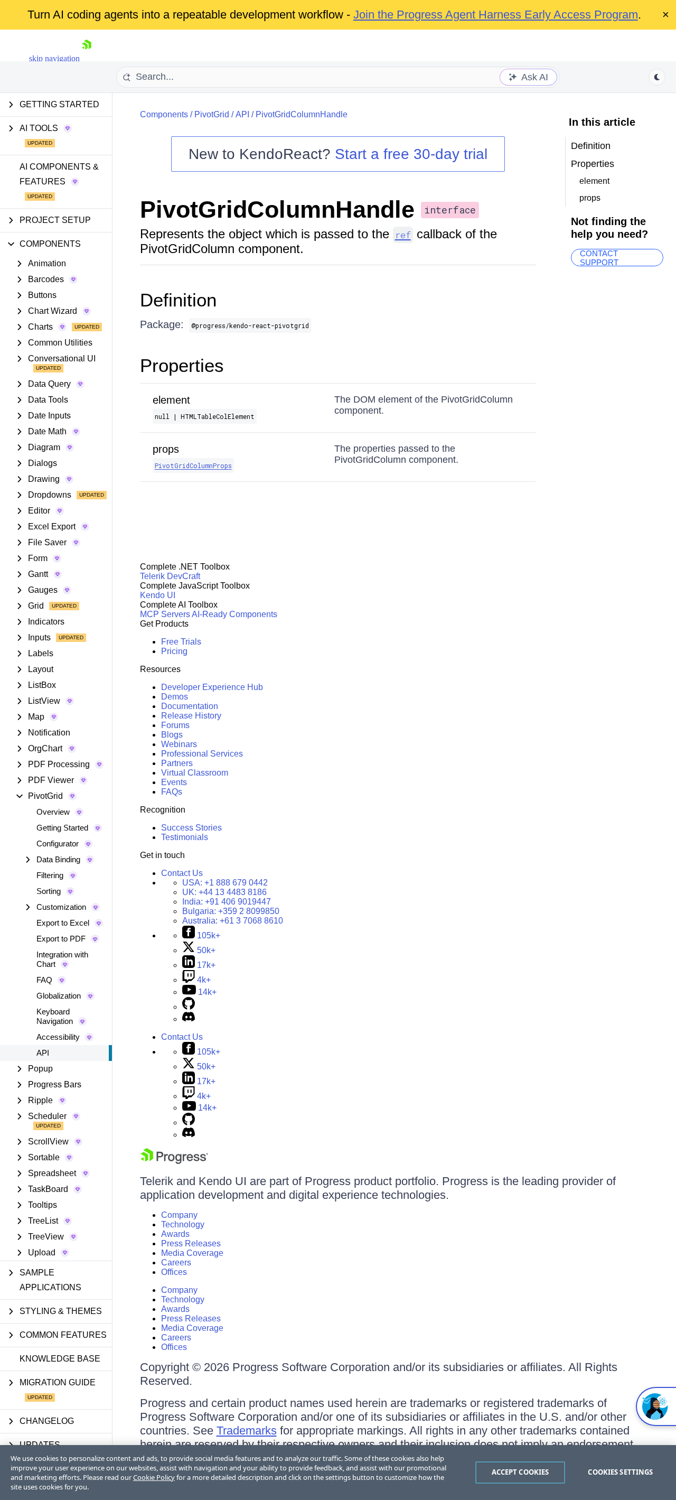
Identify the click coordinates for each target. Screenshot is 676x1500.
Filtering (49, 875)
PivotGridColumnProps (193, 465)
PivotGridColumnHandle (302, 114)
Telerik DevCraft (170, 576)
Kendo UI (157, 595)
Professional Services (202, 753)
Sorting (48, 891)
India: (226, 901)
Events (174, 782)
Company (179, 1214)
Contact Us (182, 873)
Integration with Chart (62, 959)
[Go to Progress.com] (174, 1161)
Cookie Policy (154, 1477)
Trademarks (247, 1430)
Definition (178, 300)
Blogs (172, 734)
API (42, 1052)
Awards (175, 1233)
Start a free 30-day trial (411, 154)
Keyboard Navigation (54, 1016)
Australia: (232, 920)
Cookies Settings (620, 1472)
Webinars (179, 744)
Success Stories (191, 827)
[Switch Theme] (657, 77)
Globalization (58, 995)
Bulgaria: (230, 911)
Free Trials (181, 641)
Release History (191, 715)
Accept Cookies (520, 1472)
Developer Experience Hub (212, 687)
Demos (174, 696)
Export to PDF (61, 938)
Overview (53, 811)
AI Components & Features (59, 174)
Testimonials (184, 837)
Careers (176, 1262)
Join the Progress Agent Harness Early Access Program (495, 14)
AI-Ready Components (234, 614)
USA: (225, 882)
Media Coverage (192, 1253)
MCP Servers (165, 614)
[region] (338, 1472)
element (171, 400)
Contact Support (599, 257)
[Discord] (188, 1018)
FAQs (171, 791)
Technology (182, 1224)
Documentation (189, 706)
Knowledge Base (60, 1358)
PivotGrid (211, 114)
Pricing (174, 651)
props (166, 449)
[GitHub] (188, 1006)
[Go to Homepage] (86, 58)
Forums (175, 725)
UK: (224, 892)
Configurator (57, 843)
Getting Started (62, 827)
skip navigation (54, 58)
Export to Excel (62, 922)
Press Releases (191, 1243)
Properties (182, 365)
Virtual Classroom (194, 772)
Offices (174, 1272)
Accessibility (58, 1036)
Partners (177, 763)
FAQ (44, 979)
